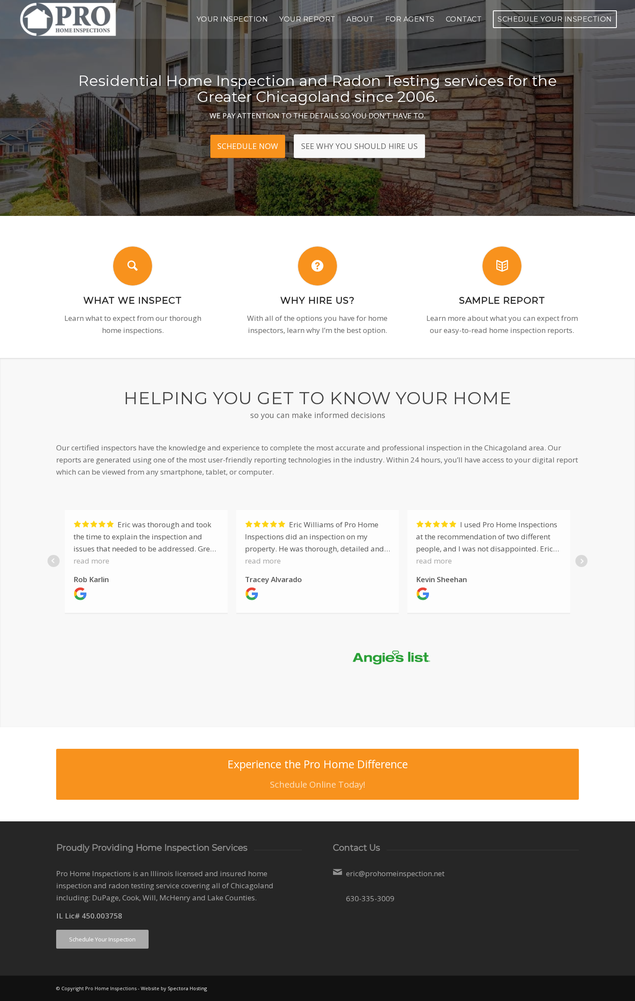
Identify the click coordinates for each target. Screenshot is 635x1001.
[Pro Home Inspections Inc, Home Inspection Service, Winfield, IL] (258, 668)
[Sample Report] (502, 266)
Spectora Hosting (187, 988)
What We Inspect (132, 300)
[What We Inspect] (132, 266)
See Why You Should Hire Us (359, 146)
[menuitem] (232, 19)
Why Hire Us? (317, 300)
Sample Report (502, 300)
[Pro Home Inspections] (70, 19)
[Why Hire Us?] (317, 266)
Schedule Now (247, 146)
